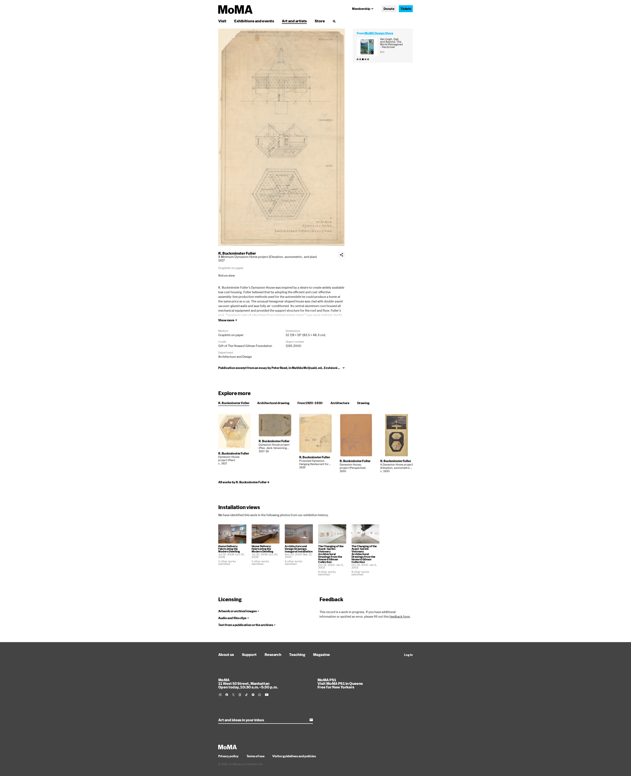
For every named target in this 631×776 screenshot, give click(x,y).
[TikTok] (246, 695)
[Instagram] (220, 695)
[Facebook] (227, 695)
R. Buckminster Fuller (237, 253)
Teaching (297, 654)
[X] (233, 695)
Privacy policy (228, 756)
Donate (389, 9)
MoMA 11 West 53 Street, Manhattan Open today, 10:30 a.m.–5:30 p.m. (248, 683)
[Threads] (240, 695)
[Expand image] (281, 137)
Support (249, 654)
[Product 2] (360, 59)
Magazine (321, 654)
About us (226, 654)
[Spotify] (253, 695)
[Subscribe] (311, 720)
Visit (222, 21)
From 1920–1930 (310, 403)
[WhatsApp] (260, 695)
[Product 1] (357, 59)
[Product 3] (363, 59)
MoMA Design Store (379, 33)
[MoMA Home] (235, 9)
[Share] (341, 254)
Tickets (405, 9)
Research (273, 654)
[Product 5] (368, 59)
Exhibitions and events (254, 21)
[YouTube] (266, 695)
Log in (408, 654)
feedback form (399, 616)
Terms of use (255, 756)
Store (320, 21)
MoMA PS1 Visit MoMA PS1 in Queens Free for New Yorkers (340, 683)
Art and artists (294, 21)
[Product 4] (365, 59)
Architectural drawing (273, 403)
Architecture (339, 403)
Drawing (363, 403)
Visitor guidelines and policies (294, 756)
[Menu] (334, 21)
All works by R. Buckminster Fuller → (243, 482)
